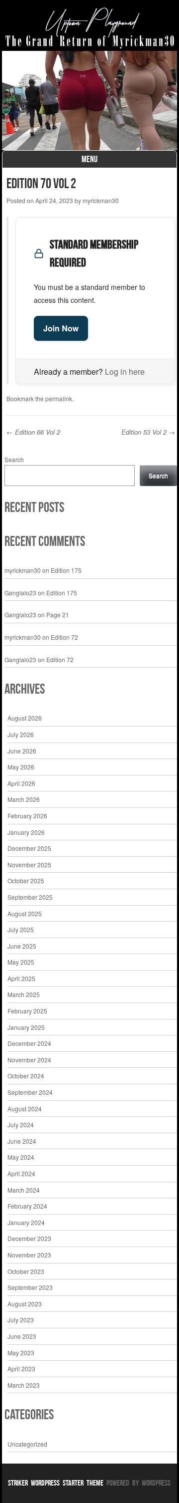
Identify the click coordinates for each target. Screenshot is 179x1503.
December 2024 (29, 1043)
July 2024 (20, 1124)
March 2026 (23, 799)
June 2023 (21, 1336)
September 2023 (30, 1287)
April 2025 (21, 978)
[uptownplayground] (90, 28)
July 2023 (20, 1319)
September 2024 (30, 1092)
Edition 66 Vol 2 (33, 432)
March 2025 (23, 994)
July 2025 (20, 929)
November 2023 (29, 1255)
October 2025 (25, 880)
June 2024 (21, 1141)
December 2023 (29, 1238)
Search (14, 459)
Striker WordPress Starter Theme (55, 1483)
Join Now (61, 328)
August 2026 (24, 718)
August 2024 (24, 1108)
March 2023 (23, 1385)
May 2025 (20, 962)
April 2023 (21, 1368)
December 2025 (29, 848)
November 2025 (29, 864)
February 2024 (27, 1206)
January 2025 (26, 1027)
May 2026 (20, 766)
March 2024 (23, 1190)
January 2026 (26, 832)
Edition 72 (64, 637)
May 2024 (20, 1157)
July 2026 (20, 734)
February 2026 (27, 815)
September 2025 (30, 897)
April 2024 (21, 1173)
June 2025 (21, 946)
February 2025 (27, 1010)
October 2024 (25, 1075)
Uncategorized (27, 1444)
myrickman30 (101, 200)
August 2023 (24, 1303)
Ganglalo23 (20, 592)
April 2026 (21, 783)
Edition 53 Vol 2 (148, 432)
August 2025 (24, 913)
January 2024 (26, 1222)
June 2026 (21, 751)
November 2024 (29, 1059)
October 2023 (25, 1271)
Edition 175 (66, 570)
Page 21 (57, 614)
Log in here (125, 371)
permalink (58, 398)
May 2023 (20, 1352)
